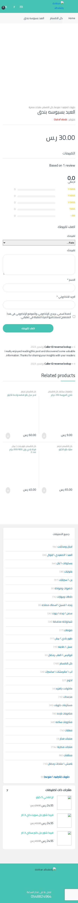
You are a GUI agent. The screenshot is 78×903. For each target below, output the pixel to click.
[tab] (69, 154)
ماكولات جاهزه (62, 688)
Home (72, 18)
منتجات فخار (64, 738)
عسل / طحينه (62, 646)
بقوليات (65, 571)
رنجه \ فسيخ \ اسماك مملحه (55, 605)
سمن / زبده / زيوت (59, 613)
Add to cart (45, 436)
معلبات (66, 730)
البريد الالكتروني (66, 296)
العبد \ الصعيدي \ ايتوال (57, 554)
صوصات (65, 630)
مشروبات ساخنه (65, 391)
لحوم (23, 391)
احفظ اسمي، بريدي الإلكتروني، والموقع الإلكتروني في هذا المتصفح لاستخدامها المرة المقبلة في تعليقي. (39, 315)
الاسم (71, 279)
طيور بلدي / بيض (19, 446)
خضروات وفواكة (61, 588)
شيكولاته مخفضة (60, 621)
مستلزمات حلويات (60, 705)
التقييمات (69, 154)
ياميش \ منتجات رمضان (57, 763)
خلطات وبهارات (62, 596)
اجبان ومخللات (62, 546)
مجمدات (65, 696)
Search (21, 6)
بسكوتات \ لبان (62, 563)
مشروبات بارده (62, 713)
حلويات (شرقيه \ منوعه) (64, 107)
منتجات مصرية (35, 107)
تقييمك (71, 236)
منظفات (65, 755)
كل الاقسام (56, 18)
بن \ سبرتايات (63, 579)
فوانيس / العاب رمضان (58, 655)
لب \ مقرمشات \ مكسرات (56, 671)
